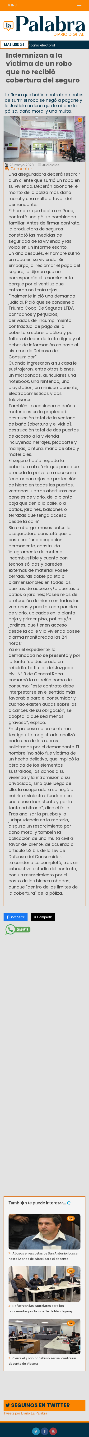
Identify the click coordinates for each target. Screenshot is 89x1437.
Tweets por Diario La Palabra (25, 1413)
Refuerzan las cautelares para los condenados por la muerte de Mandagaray (41, 1308)
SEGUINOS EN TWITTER (40, 1405)
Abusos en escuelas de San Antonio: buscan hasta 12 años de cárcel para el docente (44, 1256)
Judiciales (50, 164)
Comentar (20, 169)
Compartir (16, 917)
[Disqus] (44, 999)
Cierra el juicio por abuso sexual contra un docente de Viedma (42, 1361)
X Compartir (43, 917)
